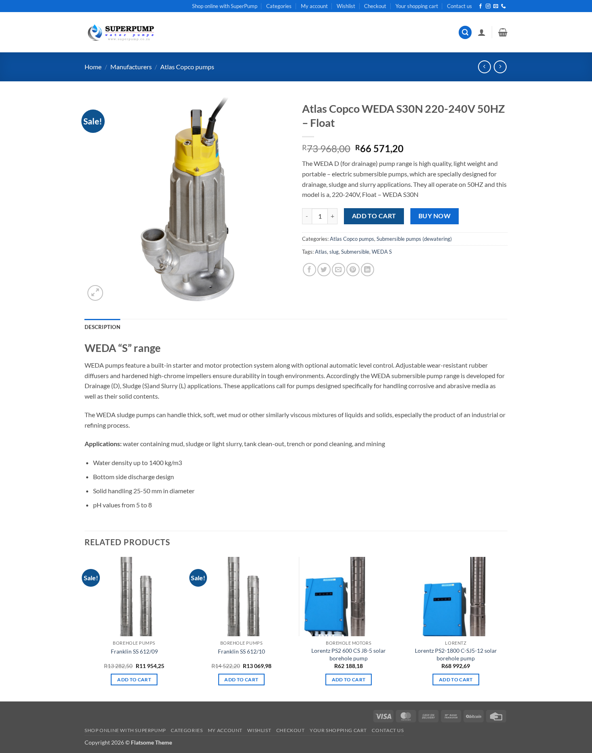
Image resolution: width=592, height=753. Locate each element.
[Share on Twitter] (324, 269)
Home (93, 66)
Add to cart (374, 215)
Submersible (355, 251)
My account (314, 6)
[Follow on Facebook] (480, 6)
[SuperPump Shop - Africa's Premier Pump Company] (120, 32)
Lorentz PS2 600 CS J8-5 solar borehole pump (348, 654)
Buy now (434, 215)
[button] (465, 32)
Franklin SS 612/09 (134, 651)
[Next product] (484, 66)
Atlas (321, 251)
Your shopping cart (416, 6)
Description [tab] (102, 327)
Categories (279, 6)
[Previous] (85, 628)
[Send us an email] (495, 6)
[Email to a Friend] (338, 269)
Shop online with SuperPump (224, 6)
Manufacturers (131, 66)
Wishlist (346, 6)
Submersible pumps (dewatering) (414, 239)
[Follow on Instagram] (488, 6)
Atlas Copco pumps (187, 66)
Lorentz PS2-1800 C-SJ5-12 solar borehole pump (456, 654)
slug (334, 251)
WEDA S (382, 251)
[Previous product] (500, 66)
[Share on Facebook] (309, 269)
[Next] (505, 628)
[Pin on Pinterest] (353, 269)
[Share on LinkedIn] (367, 269)
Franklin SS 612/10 (241, 651)
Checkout (375, 6)
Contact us (459, 6)
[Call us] (503, 6)
